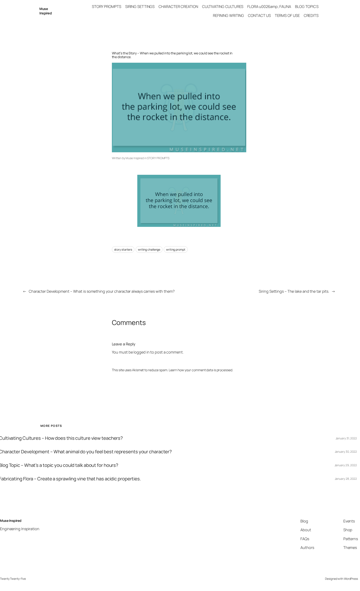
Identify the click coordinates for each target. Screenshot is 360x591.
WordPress (351, 579)
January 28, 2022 (346, 479)
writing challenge (149, 249)
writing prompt (175, 249)
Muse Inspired (45, 10)
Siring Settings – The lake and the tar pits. (294, 291)
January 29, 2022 (346, 465)
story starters (123, 249)
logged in (141, 352)
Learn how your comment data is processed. (201, 370)
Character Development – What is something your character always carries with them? (102, 291)
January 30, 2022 (346, 452)
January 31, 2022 (346, 438)
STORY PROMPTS (158, 158)
